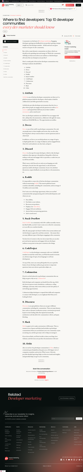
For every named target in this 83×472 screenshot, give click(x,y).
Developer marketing (15, 15)
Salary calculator (78, 444)
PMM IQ (6, 448)
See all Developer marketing (67, 398)
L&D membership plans (8, 440)
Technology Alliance (58, 1)
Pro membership (43, 434)
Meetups (18, 445)
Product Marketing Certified (7, 431)
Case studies (31, 447)
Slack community (66, 430)
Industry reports (31, 430)
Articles (5, 31)
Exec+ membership (42, 441)
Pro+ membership (42, 437)
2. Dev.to (5, 52)
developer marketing (45, 41)
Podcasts (30, 449)
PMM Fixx (18, 447)
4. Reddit (5, 58)
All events (18, 450)
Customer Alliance (41, 1)
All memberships (43, 449)
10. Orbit (5, 74)
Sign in (46, 380)
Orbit (51, 348)
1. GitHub (5, 49)
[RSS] (81, 460)
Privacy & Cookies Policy (11, 466)
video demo (36, 207)
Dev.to (24, 129)
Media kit (79, 1)
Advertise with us (41, 10)
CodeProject (26, 252)
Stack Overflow (27, 222)
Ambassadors (54, 440)
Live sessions (19, 440)
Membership (70, 5)
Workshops (19, 442)
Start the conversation (8, 77)
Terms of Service (47, 466)
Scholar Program (78, 435)
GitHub (25, 97)
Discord (25, 153)
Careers (53, 443)
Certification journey (8, 444)
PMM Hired (7, 450)
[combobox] (3, 471)
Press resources (55, 437)
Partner (73, 1)
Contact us (53, 432)
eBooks (29, 444)
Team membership (42, 445)
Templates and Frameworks (31, 438)
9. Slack (5, 71)
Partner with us (54, 435)
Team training (8, 435)
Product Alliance (32, 1)
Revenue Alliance (24, 1)
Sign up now (41, 377)
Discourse (25, 306)
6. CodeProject (7, 63)
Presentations (31, 435)
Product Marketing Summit (18, 431)
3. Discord (6, 55)
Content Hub (6, 15)
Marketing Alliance (15, 1)
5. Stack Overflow (7, 60)
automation (26, 112)
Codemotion (41, 278)
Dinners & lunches (18, 436)
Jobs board (76, 430)
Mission (52, 430)
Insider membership (42, 430)
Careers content (78, 442)
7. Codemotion (7, 66)
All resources (31, 452)
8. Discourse (6, 69)
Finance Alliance (49, 1)
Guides (29, 442)
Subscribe (72, 57)
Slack (24, 326)
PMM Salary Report (76, 438)
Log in (78, 5)
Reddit (36, 183)
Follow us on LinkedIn (12, 41)
